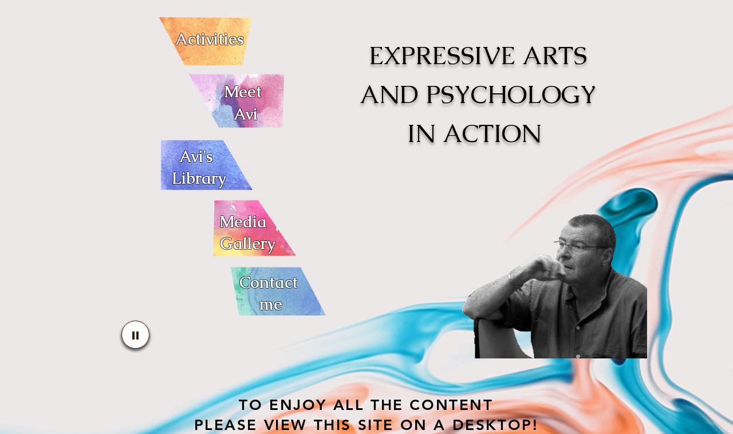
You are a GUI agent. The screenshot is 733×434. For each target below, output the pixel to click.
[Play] (135, 334)
